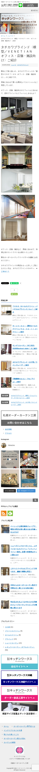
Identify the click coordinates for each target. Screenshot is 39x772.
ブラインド (9, 639)
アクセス (8, 433)
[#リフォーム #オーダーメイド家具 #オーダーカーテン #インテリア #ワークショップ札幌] (29, 459)
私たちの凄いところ (11, 734)
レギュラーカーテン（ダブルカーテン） (20, 647)
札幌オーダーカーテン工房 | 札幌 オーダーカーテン (15, 2)
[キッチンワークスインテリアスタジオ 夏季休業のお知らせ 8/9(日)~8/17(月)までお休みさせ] (10, 459)
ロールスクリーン (11, 635)
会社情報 (8, 429)
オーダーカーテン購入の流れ (14, 738)
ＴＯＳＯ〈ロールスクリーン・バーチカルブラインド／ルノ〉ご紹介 (24, 309)
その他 (7, 627)
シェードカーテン (11, 643)
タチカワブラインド (22, 65)
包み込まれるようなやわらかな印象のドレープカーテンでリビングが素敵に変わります (23, 605)
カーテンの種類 (9, 742)
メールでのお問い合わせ (30, 5)
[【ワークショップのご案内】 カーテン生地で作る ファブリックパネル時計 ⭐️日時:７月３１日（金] (10, 478)
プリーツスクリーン (12, 631)
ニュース (10, 36)
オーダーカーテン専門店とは (24, 726)
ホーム (3, 36)
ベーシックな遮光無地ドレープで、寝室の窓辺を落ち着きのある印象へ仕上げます (23, 529)
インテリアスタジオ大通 (13, 730)
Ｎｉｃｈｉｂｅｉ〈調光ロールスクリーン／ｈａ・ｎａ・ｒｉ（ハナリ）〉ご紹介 (24, 329)
